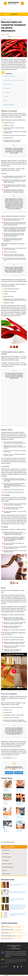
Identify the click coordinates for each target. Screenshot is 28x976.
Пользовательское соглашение (14, 945)
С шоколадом (7, 92)
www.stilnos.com (13, 975)
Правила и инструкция (9, 76)
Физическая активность (8, 867)
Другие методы (6, 873)
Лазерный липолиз (16, 938)
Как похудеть (5, 853)
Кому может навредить (9, 104)
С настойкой (7, 88)
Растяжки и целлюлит (7, 863)
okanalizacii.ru (20, 975)
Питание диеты (6, 850)
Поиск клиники (14, 14)
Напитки (4, 870)
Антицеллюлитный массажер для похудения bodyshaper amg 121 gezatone (13, 927)
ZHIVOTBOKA (13, 3)
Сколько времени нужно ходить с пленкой (14, 80)
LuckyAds (14, 946)
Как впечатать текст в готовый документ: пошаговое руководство (12, 930)
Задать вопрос (9, 772)
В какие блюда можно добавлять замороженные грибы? (12, 933)
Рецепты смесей (7, 84)
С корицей (6, 96)
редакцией (14, 758)
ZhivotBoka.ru (3, 19)
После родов (5, 860)
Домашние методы (6, 857)
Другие (5, 100)
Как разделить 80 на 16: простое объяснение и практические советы (14, 936)
